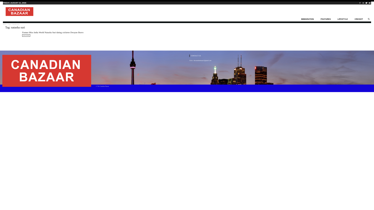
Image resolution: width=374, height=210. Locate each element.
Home (4, 24)
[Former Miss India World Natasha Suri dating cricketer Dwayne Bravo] (12, 35)
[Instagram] (363, 3)
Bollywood (26, 35)
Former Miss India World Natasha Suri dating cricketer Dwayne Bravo (52, 32)
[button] (368, 19)
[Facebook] (360, 3)
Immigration (307, 19)
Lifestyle (343, 19)
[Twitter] (366, 3)
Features (326, 19)
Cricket (359, 19)
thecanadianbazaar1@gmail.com (202, 60)
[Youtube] (369, 3)
